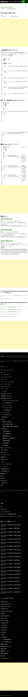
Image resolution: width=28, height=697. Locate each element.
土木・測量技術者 (6, 433)
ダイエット (4, 454)
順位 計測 (2, 655)
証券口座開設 (4, 471)
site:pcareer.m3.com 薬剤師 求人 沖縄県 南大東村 (11, 553)
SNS (1, 372)
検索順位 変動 (3, 648)
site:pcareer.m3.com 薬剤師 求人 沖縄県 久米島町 (11, 539)
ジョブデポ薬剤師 (5, 402)
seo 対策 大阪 (3, 629)
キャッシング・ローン (5, 381)
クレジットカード (5, 384)
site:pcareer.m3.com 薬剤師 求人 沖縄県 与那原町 (11, 574)
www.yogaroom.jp (6, 219)
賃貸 (1, 478)
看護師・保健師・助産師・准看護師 (10, 426)
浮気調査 (2, 473)
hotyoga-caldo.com (8, 7)
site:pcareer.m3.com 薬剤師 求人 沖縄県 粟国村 (10, 560)
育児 (1, 475)
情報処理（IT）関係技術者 (8, 438)
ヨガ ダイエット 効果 (1, 71)
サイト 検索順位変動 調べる (6, 639)
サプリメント (3, 388)
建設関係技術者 (6, 435)
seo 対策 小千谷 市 (4, 620)
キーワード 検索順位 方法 (6, 641)
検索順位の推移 (4, 644)
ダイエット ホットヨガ (1, 92)
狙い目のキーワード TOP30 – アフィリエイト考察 (11, 516)
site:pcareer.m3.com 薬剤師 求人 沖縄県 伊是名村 (11, 542)
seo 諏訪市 (3, 613)
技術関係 (4, 428)
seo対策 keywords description (7, 611)
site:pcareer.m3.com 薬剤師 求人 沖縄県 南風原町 (11, 570)
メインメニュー (26, 1)
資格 (2, 419)
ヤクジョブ (4, 412)
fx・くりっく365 (4, 464)
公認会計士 (3, 482)
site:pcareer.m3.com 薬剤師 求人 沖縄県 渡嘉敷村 (11, 567)
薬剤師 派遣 (4, 417)
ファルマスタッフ (5, 407)
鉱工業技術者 (5, 442)
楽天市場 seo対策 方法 (5, 615)
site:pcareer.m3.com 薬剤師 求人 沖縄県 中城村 (10, 581)
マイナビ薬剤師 (5, 410)
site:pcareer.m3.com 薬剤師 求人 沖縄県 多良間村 (11, 531)
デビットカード (4, 386)
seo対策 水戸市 (4, 618)
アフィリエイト (4, 374)
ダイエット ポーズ (1, 159)
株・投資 (2, 459)
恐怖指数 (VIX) (4, 468)
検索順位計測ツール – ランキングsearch (11, 1)
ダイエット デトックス (1, 180)
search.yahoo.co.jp (11, 8)
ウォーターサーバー (5, 377)
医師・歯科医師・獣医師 (8, 424)
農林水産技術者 (6, 440)
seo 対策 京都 (3, 632)
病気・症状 (3, 450)
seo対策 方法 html (4, 601)
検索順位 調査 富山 (4, 653)
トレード (3, 466)
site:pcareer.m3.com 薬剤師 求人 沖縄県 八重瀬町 (11, 535)
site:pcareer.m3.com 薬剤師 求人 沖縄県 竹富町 (10, 528)
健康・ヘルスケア (4, 447)
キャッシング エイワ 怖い (6, 314)
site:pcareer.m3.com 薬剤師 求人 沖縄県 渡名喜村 (11, 556)
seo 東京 (2, 634)
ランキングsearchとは (5, 511)
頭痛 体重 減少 (1, 168)
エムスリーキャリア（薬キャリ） (9, 400)
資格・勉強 (3, 480)
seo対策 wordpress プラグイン (7, 604)
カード (2, 379)
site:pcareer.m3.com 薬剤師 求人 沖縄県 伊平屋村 (11, 546)
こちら (18, 360)
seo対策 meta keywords (5, 606)
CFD (2, 461)
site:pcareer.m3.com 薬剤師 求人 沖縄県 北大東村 (11, 549)
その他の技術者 (6, 431)
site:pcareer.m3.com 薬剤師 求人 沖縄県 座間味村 (11, 563)
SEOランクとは (14, 16)
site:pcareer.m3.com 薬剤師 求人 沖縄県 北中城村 (11, 584)
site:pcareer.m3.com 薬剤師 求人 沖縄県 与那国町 (11, 524)
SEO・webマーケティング (6, 370)
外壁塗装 (2, 457)
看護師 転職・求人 (5, 395)
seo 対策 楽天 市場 (4, 622)
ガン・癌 (3, 391)
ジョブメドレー (5, 405)
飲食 (1, 485)
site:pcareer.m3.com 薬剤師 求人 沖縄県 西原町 (10, 577)
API (1, 506)
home (2, 7)
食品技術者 (5, 445)
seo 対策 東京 (3, 637)
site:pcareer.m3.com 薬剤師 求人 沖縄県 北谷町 (10, 588)
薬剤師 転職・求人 (5, 398)
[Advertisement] (14, 33)
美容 (2, 452)
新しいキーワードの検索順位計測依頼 (8, 307)
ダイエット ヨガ (1, 81)
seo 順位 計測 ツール (5, 658)
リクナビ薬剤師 (5, 414)
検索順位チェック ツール (6, 651)
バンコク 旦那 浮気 (4, 316)
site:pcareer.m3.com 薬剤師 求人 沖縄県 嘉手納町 (11, 592)
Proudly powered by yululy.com (6, 695)
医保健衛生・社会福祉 (6, 421)
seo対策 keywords (4, 608)
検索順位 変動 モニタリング (6, 646)
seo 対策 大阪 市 (4, 625)
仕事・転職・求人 (4, 393)
